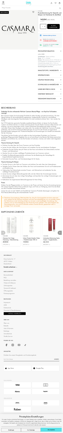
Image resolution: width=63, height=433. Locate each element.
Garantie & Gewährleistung (12, 310)
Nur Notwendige (31, 430)
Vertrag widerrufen (14, 313)
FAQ (5, 277)
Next (60, 233)
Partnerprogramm (9, 293)
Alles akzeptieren (51, 429)
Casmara (40, 11)
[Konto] (51, 3)
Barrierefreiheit (8, 275)
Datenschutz (7, 308)
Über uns (6, 323)
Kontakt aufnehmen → (10, 267)
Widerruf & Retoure (10, 283)
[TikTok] (25, 345)
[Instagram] (12, 345)
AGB (5, 305)
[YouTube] (19, 345)
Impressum (7, 302)
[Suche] (60, 8)
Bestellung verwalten (10, 280)
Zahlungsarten (8, 285)
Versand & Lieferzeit (10, 288)
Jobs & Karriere (8, 328)
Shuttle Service (8, 336)
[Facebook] (6, 345)
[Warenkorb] (59, 3)
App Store (11, 368)
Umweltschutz (8, 333)
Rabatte (6, 326)
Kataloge (6, 331)
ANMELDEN (56, 359)
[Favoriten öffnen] (55, 3)
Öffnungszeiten (8, 291)
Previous (3, 233)
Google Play (39, 368)
